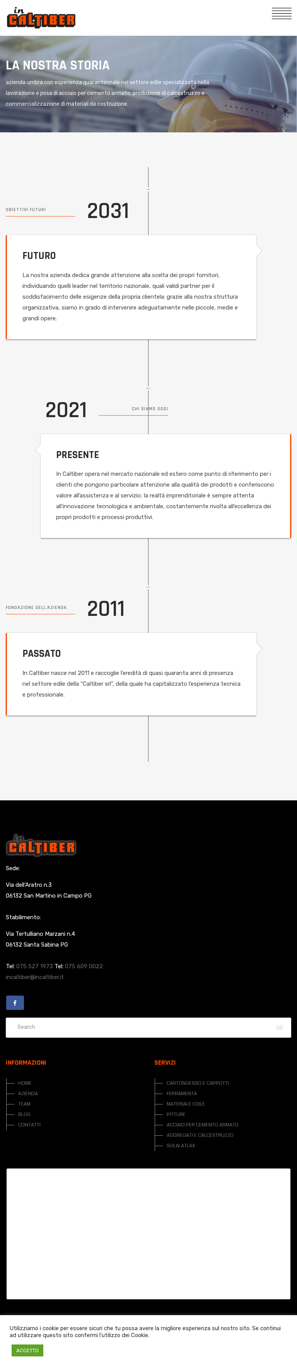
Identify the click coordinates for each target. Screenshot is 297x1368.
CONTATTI (29, 1124)
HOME (25, 1083)
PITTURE (176, 1114)
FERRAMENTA (182, 1093)
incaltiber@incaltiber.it (35, 977)
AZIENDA (28, 1093)
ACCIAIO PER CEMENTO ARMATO (203, 1124)
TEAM (24, 1104)
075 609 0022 (84, 966)
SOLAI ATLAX (181, 1145)
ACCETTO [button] (27, 1350)
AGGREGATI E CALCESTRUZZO (200, 1135)
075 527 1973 (34, 966)
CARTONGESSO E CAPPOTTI (198, 1083)
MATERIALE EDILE (186, 1104)
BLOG (24, 1114)
